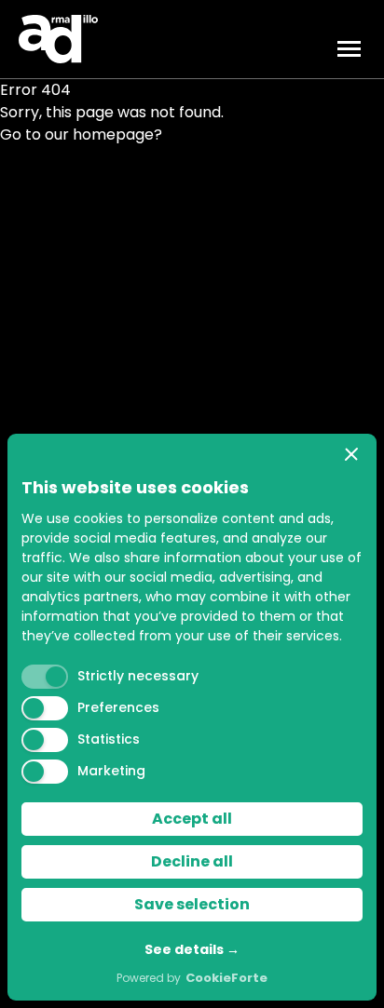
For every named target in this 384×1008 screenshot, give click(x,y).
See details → (192, 949)
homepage (113, 134)
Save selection (192, 904)
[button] (351, 454)
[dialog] (192, 717)
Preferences (118, 707)
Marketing (111, 770)
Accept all (192, 818)
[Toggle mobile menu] (351, 49)
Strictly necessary (138, 675)
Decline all (192, 861)
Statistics (108, 739)
